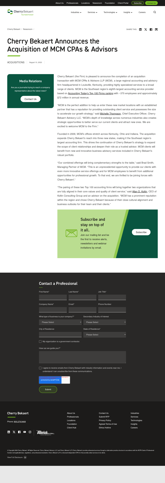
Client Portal (123, 3)
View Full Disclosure (15, 457)
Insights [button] (127, 12)
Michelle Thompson (110, 113)
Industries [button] (75, 12)
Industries (135, 413)
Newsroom (97, 3)
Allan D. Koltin (139, 191)
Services (134, 416)
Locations (85, 3)
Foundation (110, 3)
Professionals (72, 3)
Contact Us (151, 3)
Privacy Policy (105, 420)
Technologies (136, 420)
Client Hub (71, 427)
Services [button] (91, 12)
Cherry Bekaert (13, 29)
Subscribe (138, 3)
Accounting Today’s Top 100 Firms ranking (90, 93)
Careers (142, 12)
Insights (134, 424)
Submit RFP (104, 416)
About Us (60, 3)
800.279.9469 (20, 421)
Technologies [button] (109, 12)
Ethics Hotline (105, 427)
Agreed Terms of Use (108, 424)
